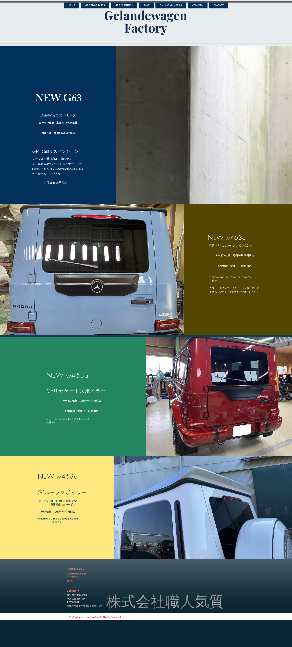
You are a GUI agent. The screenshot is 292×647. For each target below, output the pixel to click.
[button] (95, 5)
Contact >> (73, 590)
